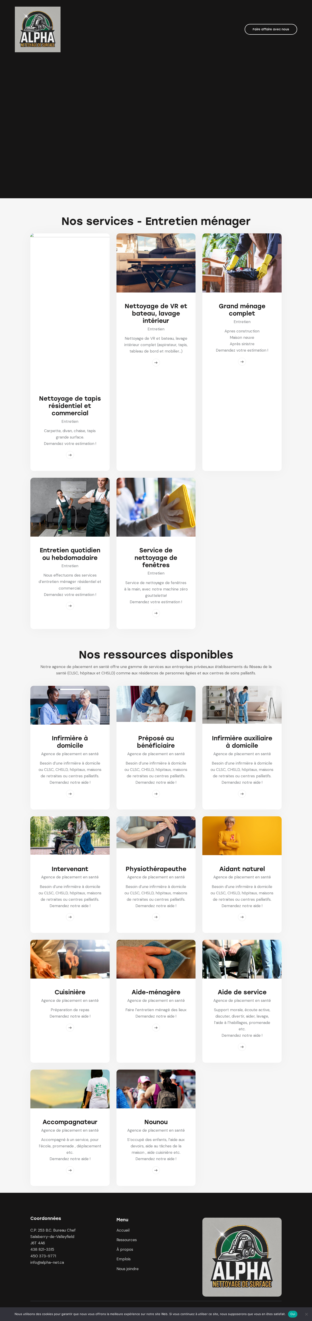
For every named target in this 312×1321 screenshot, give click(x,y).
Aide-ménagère (156, 992)
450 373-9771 (43, 1255)
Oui (292, 1314)
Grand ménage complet (242, 310)
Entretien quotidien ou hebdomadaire (70, 554)
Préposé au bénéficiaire (156, 742)
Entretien (69, 421)
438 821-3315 (42, 1249)
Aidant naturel (242, 869)
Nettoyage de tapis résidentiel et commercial (70, 406)
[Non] (306, 1314)
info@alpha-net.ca (47, 1262)
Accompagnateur (69, 1122)
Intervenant (70, 869)
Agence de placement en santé (70, 753)
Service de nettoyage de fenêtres (156, 558)
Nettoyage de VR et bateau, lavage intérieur (156, 313)
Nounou (156, 1122)
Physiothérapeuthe (156, 869)
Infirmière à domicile (70, 742)
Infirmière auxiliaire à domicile (242, 742)
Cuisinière (70, 992)
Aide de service (242, 992)
